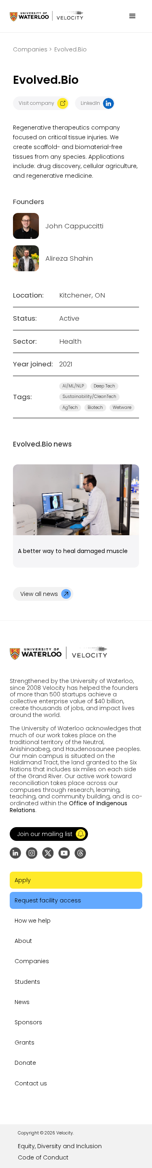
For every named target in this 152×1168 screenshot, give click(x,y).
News (22, 1002)
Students (27, 982)
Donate (25, 1063)
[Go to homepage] (46, 16)
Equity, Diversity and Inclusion (60, 1146)
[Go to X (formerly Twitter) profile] (48, 853)
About (23, 941)
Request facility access (48, 900)
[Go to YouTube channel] (64, 853)
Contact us (31, 1083)
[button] (132, 16)
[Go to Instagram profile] (31, 853)
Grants (24, 1042)
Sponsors (28, 1022)
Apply (23, 880)
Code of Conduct (43, 1157)
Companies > (32, 49)
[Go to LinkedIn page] (15, 853)
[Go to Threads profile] (80, 853)
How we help (33, 921)
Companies (32, 961)
